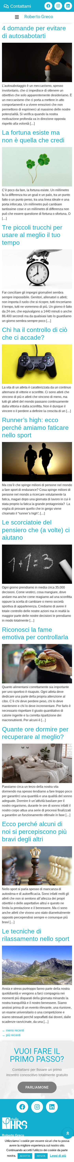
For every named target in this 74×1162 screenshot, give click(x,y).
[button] (37, 1087)
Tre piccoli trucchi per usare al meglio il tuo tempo (32, 235)
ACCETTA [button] (25, 1156)
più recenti (11, 1035)
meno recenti (13, 1030)
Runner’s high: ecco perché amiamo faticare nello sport (35, 427)
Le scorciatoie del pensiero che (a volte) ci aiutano (36, 530)
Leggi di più (58, 1155)
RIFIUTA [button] (41, 1156)
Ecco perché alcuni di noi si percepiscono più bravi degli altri (34, 831)
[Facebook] (48, 6)
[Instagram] (58, 6)
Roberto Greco (38, 16)
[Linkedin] (68, 6)
